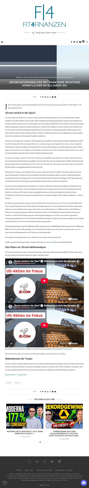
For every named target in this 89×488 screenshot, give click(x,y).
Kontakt (18, 470)
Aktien (9, 383)
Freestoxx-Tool (49, 242)
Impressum (29, 470)
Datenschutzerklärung (44, 470)
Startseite (19, 77)
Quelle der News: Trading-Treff (15, 375)
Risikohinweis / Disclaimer (64, 470)
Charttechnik (67, 349)
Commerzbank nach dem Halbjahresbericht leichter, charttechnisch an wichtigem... (64, 434)
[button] (5, 483)
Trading (17, 383)
